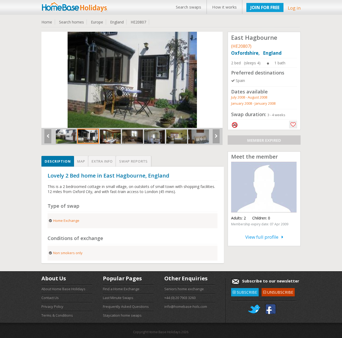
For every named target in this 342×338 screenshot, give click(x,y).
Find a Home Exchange (121, 288)
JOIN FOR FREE (264, 7)
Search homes (71, 22)
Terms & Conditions (57, 315)
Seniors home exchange (184, 288)
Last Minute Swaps (118, 297)
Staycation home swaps (122, 315)
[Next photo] (216, 138)
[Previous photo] (47, 138)
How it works (224, 7)
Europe (97, 22)
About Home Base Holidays (63, 288)
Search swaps (188, 7)
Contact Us (50, 297)
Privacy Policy (52, 306)
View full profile (263, 237)
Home (46, 22)
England (117, 22)
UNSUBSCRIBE (278, 291)
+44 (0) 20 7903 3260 (180, 297)
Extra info (102, 161)
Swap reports (133, 161)
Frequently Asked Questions (126, 306)
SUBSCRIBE (245, 291)
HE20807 (138, 22)
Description (58, 161)
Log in (294, 8)
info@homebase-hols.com (185, 306)
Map (81, 161)
